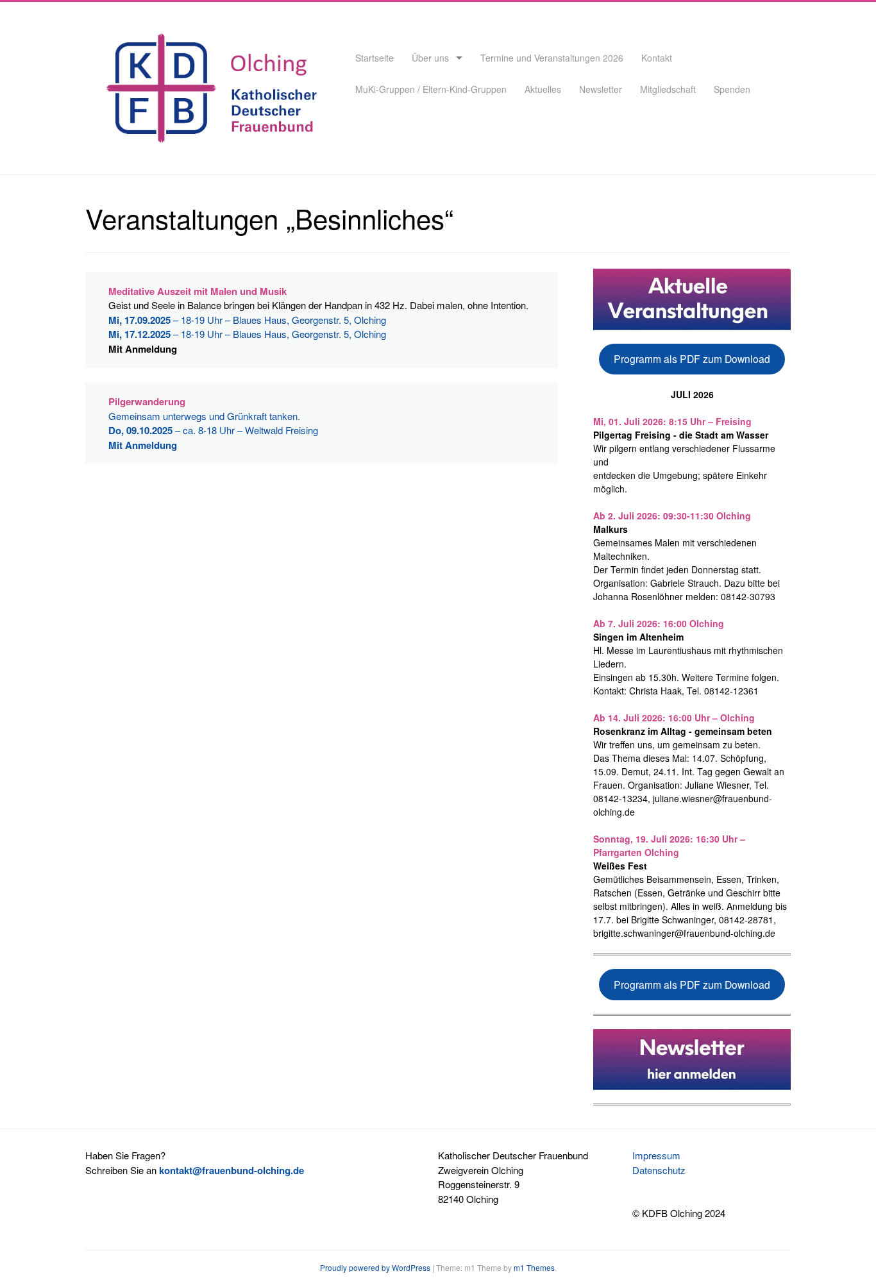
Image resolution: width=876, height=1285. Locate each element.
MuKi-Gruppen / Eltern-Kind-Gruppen (431, 89)
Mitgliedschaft (668, 89)
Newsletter (600, 89)
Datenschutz (659, 1170)
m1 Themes (534, 1267)
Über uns (430, 57)
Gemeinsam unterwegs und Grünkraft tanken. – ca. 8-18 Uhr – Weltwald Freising (213, 430)
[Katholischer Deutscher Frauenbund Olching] (208, 147)
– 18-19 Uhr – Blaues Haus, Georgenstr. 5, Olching (247, 319)
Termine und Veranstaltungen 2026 (551, 57)
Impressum (656, 1155)
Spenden (732, 89)
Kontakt (656, 57)
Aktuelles (543, 89)
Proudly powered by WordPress (375, 1267)
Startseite (374, 57)
